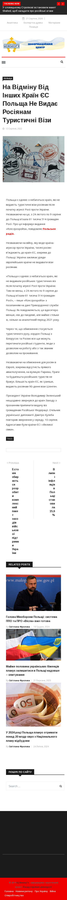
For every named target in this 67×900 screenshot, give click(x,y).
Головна (9, 891)
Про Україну (41, 891)
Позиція (33, 26)
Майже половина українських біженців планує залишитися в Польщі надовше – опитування (33, 670)
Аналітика (12, 22)
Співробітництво (14, 895)
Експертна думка (33, 22)
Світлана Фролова (19, 626)
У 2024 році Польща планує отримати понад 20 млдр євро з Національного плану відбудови (31, 736)
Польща (8, 78)
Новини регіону (24, 891)
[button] (58, 4)
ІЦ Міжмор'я (23, 883)
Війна (53, 891)
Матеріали (54, 22)
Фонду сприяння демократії (37, 887)
